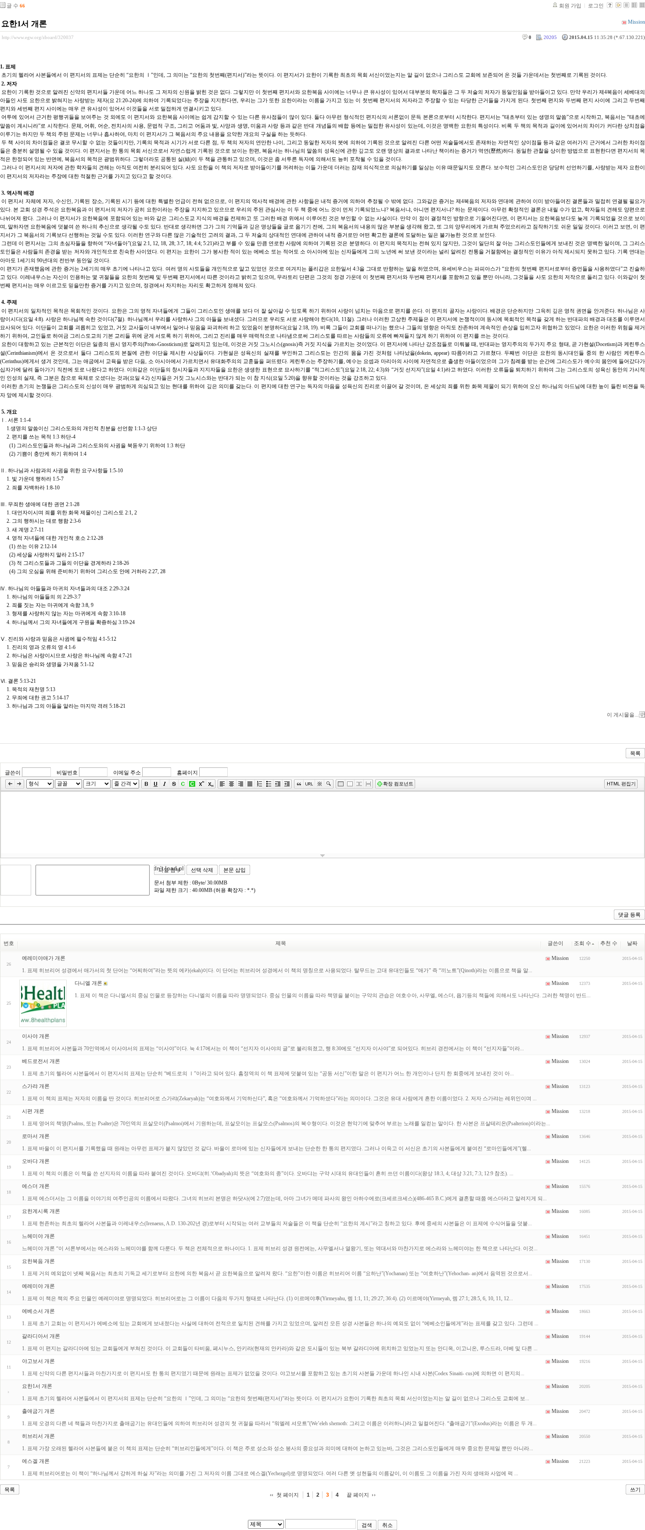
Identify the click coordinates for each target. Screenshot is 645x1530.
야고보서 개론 (38, 1361)
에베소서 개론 (38, 1311)
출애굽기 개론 (38, 1411)
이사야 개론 (36, 1036)
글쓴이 (13, 772)
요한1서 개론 (24, 23)
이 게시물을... (622, 715)
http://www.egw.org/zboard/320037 (38, 37)
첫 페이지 (287, 1495)
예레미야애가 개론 (43, 958)
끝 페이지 (358, 1495)
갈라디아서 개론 (41, 1336)
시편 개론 (33, 1111)
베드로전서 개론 (41, 1061)
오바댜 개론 (36, 1161)
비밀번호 (67, 772)
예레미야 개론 (38, 1286)
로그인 (596, 6)
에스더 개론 (36, 1186)
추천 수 (608, 943)
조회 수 (582, 943)
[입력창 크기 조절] (322, 855)
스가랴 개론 (36, 1086)
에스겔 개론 (36, 1461)
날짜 (632, 943)
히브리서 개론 (38, 1436)
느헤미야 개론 (38, 1236)
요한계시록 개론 (41, 1211)
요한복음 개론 (38, 1261)
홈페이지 (187, 772)
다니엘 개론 (88, 983)
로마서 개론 (36, 1136)
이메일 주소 (127, 772)
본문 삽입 (234, 870)
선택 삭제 (202, 870)
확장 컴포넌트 (398, 783)
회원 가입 (570, 6)
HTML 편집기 (621, 783)
